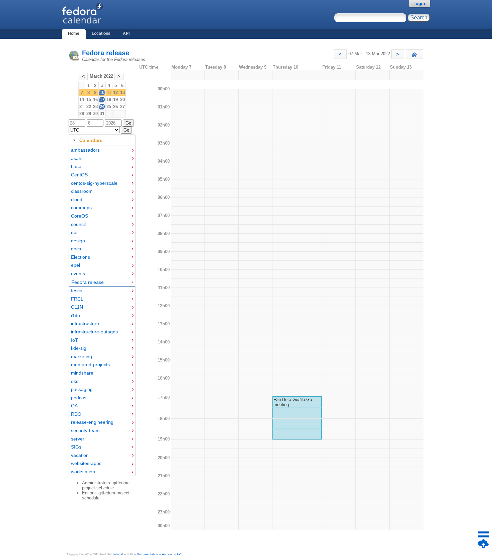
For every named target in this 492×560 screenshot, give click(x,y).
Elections (80, 257)
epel (75, 265)
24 (102, 106)
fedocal (118, 554)
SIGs (76, 447)
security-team (85, 430)
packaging (82, 389)
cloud (76, 199)
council (78, 224)
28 (81, 113)
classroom (82, 191)
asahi (76, 158)
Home (73, 33)
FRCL (77, 299)
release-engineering (92, 422)
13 (122, 92)
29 (88, 113)
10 (102, 92)
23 (95, 106)
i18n (75, 315)
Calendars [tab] (90, 140)
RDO (76, 414)
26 (115, 106)
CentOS (79, 174)
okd (75, 381)
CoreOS (79, 216)
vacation (80, 455)
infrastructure (85, 323)
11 (109, 92)
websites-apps (86, 463)
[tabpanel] (102, 311)
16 (95, 99)
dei (74, 232)
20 (122, 99)
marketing (81, 356)
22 (88, 106)
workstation (83, 471)
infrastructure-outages (94, 331)
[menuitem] (102, 150)
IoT (74, 340)
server (77, 439)
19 (115, 99)
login (419, 3)
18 (108, 99)
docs (76, 248)
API (126, 33)
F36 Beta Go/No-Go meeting (292, 402)
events (78, 273)
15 (88, 99)
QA (74, 405)
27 (122, 106)
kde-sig (78, 348)
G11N (77, 307)
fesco (76, 290)
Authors (167, 554)
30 (95, 113)
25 (108, 106)
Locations (101, 33)
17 (102, 99)
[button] (340, 54)
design (78, 240)
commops (81, 207)
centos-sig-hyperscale (94, 183)
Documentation (147, 554)
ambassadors (85, 150)
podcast (79, 397)
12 (115, 92)
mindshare (82, 373)
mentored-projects (90, 364)
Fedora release (105, 53)
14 (81, 99)
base (76, 166)
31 (102, 113)
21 (81, 106)
